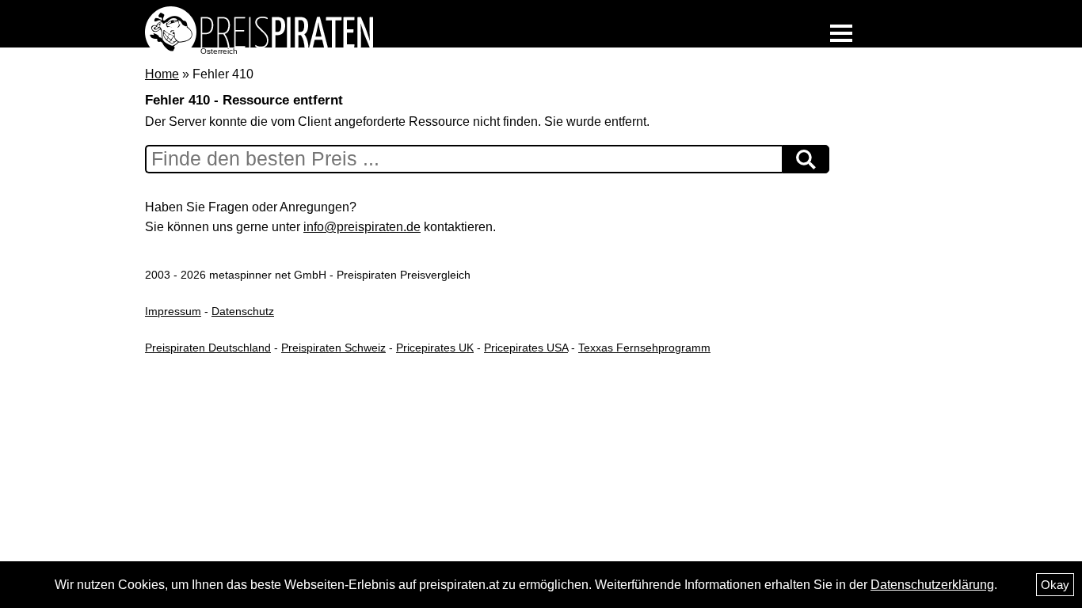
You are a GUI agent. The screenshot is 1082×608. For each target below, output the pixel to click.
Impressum (173, 311)
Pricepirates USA (526, 347)
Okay (1055, 584)
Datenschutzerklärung (932, 584)
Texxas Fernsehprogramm (644, 347)
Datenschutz (242, 311)
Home (162, 74)
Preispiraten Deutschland (208, 347)
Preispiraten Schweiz (333, 347)
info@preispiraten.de (362, 227)
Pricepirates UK (435, 347)
